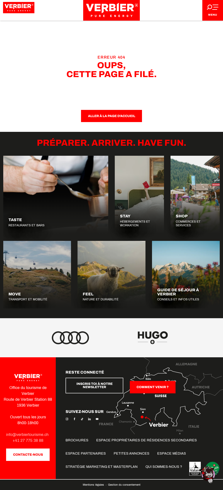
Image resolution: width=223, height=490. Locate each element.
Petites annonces (131, 453)
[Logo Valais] (195, 469)
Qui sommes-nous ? (163, 466)
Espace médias (171, 453)
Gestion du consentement (124, 484)
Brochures (77, 440)
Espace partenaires (86, 453)
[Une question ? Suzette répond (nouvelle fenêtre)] (208, 474)
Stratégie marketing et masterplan (102, 466)
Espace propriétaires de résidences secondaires (146, 440)
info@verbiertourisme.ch (28, 434)
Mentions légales (94, 484)
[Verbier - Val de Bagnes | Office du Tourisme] (111, 10)
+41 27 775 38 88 (28, 440)
